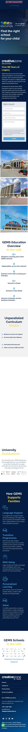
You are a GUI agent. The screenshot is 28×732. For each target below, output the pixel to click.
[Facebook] (3, 718)
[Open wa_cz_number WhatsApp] (3, 725)
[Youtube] (12, 718)
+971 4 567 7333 (6, 707)
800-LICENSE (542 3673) (9, 698)
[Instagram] (6, 718)
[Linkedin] (9, 718)
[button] (3, 656)
